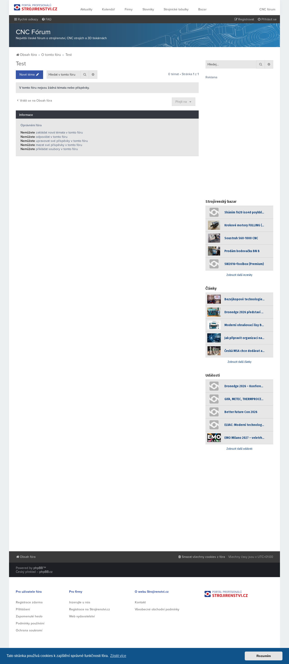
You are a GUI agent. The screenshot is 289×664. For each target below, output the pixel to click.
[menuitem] (46, 19)
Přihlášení (23, 609)
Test (21, 63)
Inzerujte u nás (79, 602)
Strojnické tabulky (176, 9)
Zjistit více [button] (118, 656)
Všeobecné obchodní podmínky (157, 609)
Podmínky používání (30, 623)
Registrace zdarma (29, 602)
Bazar (202, 9)
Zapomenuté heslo (29, 616)
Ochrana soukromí (29, 630)
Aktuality (86, 9)
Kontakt (140, 602)
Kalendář (108, 9)
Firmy (129, 9)
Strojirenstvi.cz (36, 7)
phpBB (38, 568)
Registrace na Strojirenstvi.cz (89, 609)
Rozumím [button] (263, 656)
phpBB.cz (46, 572)
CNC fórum (267, 9)
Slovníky (148, 9)
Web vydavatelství (82, 616)
